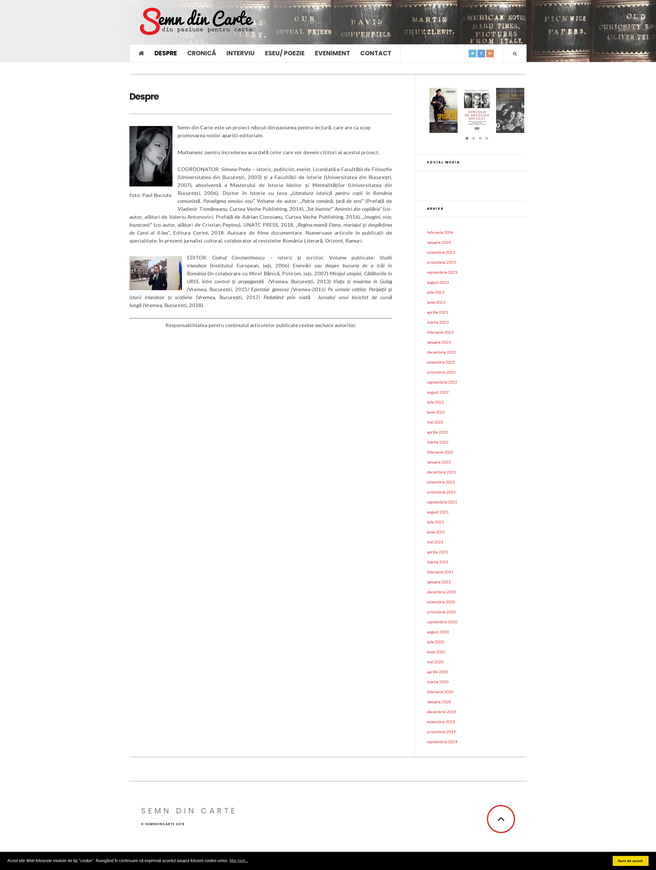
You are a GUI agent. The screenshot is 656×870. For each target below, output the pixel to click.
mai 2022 (435, 422)
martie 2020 (437, 681)
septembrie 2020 (442, 621)
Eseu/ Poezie (285, 53)
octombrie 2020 (441, 611)
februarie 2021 (440, 571)
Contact (375, 53)
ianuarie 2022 (439, 461)
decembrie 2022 (441, 352)
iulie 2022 (435, 402)
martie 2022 (437, 441)
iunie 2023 (436, 302)
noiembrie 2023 (441, 252)
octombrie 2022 (441, 372)
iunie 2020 (436, 651)
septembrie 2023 (442, 272)
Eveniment (332, 53)
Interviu (241, 53)
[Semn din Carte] (196, 22)
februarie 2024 (440, 232)
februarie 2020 (440, 691)
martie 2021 (437, 561)
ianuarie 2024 (439, 242)
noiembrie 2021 (441, 481)
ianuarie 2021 (439, 581)
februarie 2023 (440, 332)
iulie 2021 (435, 521)
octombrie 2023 (441, 262)
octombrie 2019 (441, 731)
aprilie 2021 (437, 551)
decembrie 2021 (441, 471)
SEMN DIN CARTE (189, 810)
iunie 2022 (436, 412)
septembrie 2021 (442, 501)
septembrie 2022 (442, 382)
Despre (166, 53)
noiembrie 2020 (441, 601)
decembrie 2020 (441, 591)
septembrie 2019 (442, 741)
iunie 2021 (436, 531)
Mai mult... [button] (239, 860)
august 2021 (438, 511)
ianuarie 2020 (439, 701)
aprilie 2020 (437, 671)
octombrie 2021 (441, 491)
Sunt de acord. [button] (630, 861)
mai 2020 (435, 661)
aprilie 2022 (437, 431)
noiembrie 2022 (441, 362)
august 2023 (438, 282)
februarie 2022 (440, 451)
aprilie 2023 (437, 312)
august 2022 (438, 392)
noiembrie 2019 (441, 721)
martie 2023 (437, 322)
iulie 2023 (435, 292)
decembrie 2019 (441, 711)
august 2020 (438, 631)
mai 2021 (435, 541)
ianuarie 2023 (439, 342)
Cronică (201, 53)
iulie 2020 (435, 641)
